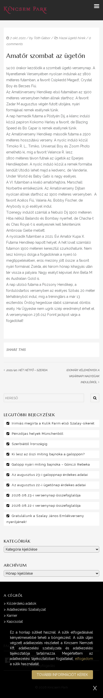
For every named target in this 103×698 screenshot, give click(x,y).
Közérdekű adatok (21, 603)
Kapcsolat (15, 622)
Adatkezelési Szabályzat (26, 609)
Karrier (12, 616)
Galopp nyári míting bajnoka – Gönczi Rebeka (51, 464)
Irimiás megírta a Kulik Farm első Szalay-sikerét (53, 423)
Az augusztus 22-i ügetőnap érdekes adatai (49, 485)
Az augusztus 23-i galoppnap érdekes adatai (50, 475)
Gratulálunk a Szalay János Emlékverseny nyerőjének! (45, 519)
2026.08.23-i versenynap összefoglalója (46, 495)
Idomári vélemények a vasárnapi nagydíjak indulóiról (82, 376)
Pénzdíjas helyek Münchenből (38, 433)
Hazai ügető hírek (72, 38)
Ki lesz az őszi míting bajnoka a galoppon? (48, 454)
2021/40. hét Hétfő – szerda (26, 370)
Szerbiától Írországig (30, 444)
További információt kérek (62, 675)
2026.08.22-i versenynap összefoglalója (46, 505)
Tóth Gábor (42, 38)
